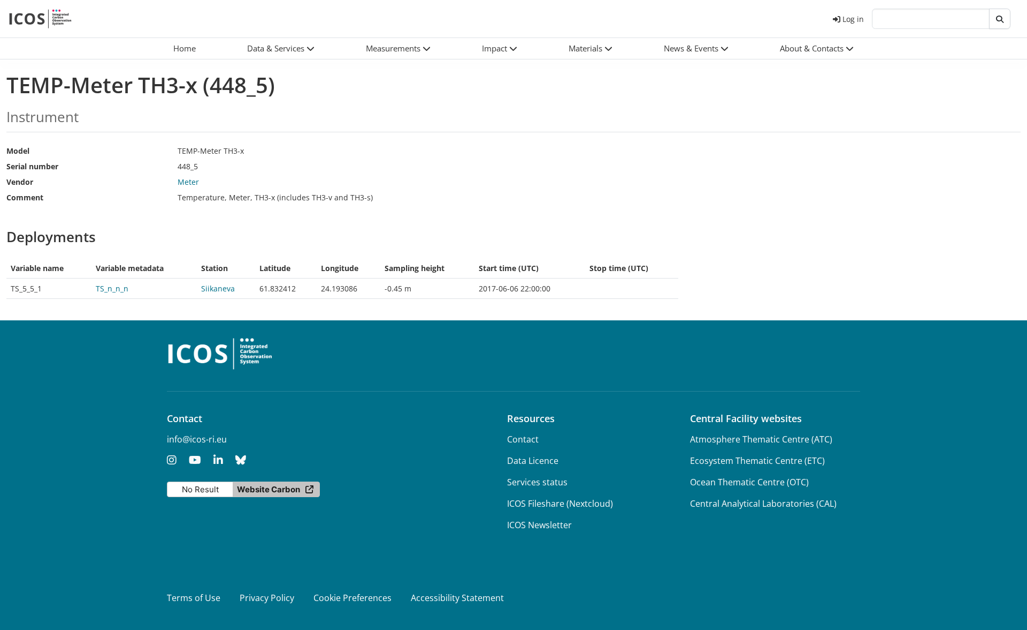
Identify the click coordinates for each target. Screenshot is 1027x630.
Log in (853, 19)
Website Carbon (268, 489)
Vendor (19, 182)
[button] (280, 48)
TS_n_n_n (112, 288)
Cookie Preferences (352, 598)
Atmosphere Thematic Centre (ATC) (761, 439)
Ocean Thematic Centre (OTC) (749, 482)
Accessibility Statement (457, 598)
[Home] (40, 18)
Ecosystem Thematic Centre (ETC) (757, 461)
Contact (523, 439)
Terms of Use (193, 598)
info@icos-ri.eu (197, 439)
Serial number (32, 166)
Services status (537, 482)
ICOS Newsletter (539, 525)
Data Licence (532, 461)
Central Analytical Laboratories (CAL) (763, 503)
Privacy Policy (267, 598)
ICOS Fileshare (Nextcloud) (560, 503)
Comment (24, 197)
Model (17, 151)
